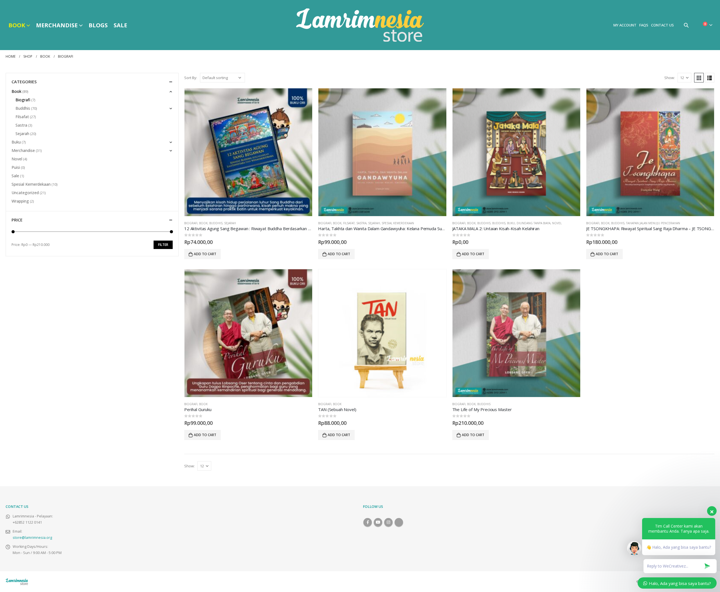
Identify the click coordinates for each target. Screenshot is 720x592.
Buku (511, 223)
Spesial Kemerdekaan (398, 223)
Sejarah (230, 223)
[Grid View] (699, 77)
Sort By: (190, 77)
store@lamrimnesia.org (32, 537)
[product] (248, 152)
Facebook (367, 522)
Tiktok (399, 522)
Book (16, 25)
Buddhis (215, 223)
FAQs (643, 25)
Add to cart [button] (205, 254)
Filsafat (349, 223)
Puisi (16, 167)
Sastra (361, 223)
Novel (557, 223)
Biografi (190, 223)
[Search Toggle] (686, 25)
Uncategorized (25, 192)
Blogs (98, 25)
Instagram (388, 522)
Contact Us (662, 25)
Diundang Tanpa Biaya (533, 223)
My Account (624, 25)
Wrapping (20, 201)
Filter (163, 244)
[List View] (709, 77)
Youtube (378, 522)
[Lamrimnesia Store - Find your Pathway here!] (360, 25)
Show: (669, 77)
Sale (120, 25)
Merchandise (57, 25)
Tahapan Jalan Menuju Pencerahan (653, 223)
